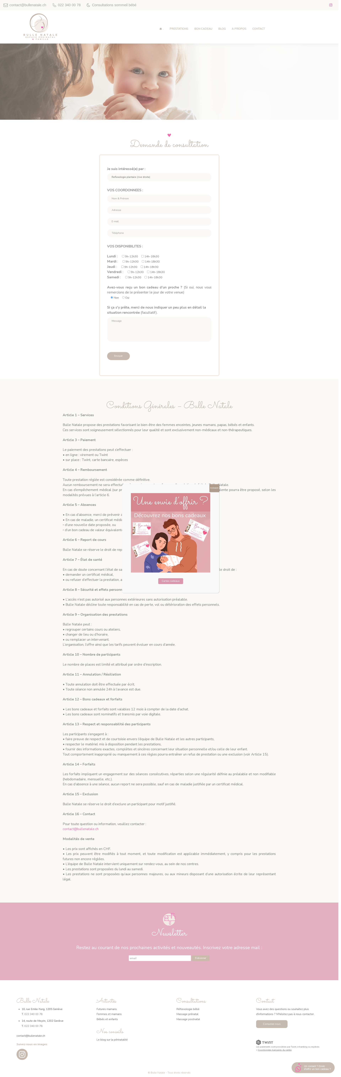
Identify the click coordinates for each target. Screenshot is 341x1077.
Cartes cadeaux (171, 581)
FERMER (214, 488)
